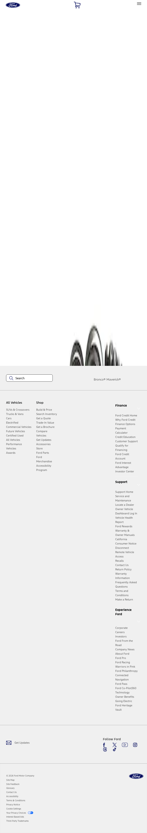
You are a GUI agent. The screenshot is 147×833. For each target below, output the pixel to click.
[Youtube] (125, 745)
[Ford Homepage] (136, 776)
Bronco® (100, 379)
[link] (10, 780)
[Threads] (105, 749)
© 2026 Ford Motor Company (20, 776)
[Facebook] (105, 745)
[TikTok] (114, 749)
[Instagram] (135, 745)
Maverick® (113, 379)
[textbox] (29, 378)
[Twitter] (114, 745)
